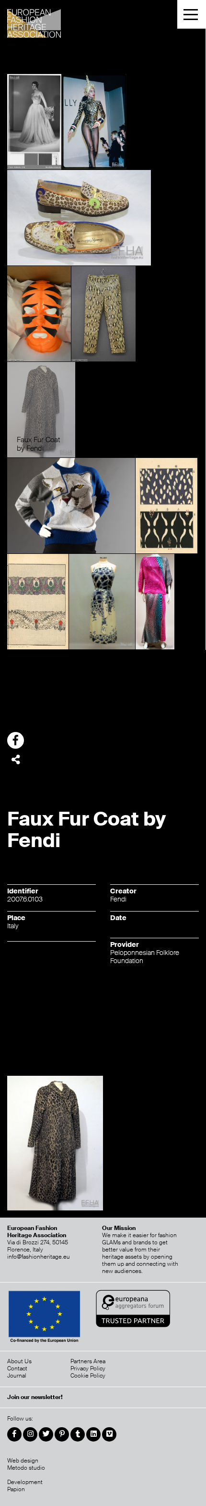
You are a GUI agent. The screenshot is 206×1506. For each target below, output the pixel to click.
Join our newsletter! (35, 1397)
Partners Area (87, 1361)
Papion (16, 1489)
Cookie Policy (87, 1375)
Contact (17, 1368)
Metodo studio (26, 1468)
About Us (19, 1361)
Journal (16, 1375)
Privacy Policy (87, 1368)
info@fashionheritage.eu (38, 1257)
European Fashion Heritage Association (59, 20)
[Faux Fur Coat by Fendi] (41, 409)
